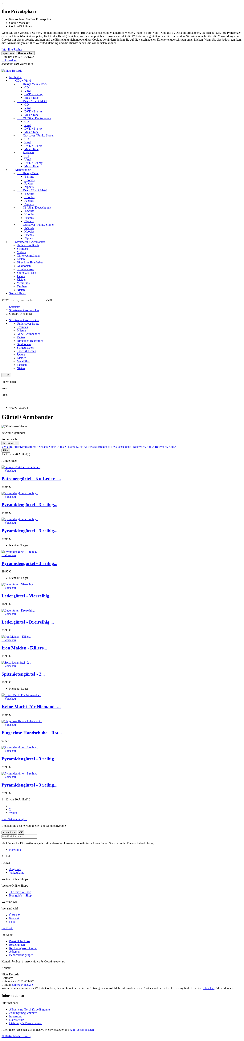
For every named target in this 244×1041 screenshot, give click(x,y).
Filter (6, 450)
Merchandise (20, 169)
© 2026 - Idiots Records (16, 1036)
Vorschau (9, 470)
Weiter (14, 812)
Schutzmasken (25, 269)
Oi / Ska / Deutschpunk (34, 118)
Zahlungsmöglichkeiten (23, 1013)
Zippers (29, 187)
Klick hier (208, 988)
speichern (8, 53)
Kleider (21, 279)
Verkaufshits (16, 872)
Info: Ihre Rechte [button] (12, 49)
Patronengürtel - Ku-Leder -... (31, 478)
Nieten (21, 289)
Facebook (15, 849)
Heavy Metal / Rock (32, 84)
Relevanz (42, 446)
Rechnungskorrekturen (23, 948)
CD (26, 87)
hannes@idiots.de (22, 984)
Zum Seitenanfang (14, 819)
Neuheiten (15, 77)
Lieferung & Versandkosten (25, 1023)
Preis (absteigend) (122, 446)
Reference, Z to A (166, 446)
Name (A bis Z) (58, 446)
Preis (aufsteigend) (99, 446)
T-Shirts (29, 176)
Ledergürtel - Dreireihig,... (28, 622)
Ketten (21, 259)
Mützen (21, 252)
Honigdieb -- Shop (20, 895)
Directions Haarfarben (30, 262)
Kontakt (14, 918)
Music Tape (31, 97)
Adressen (14, 951)
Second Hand (17, 293)
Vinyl (27, 90)
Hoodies (29, 180)
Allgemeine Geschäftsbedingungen (30, 1009)
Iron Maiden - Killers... (24, 647)
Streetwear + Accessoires (27, 241)
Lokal (12, 921)
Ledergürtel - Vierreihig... (27, 595)
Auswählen (10, 443)
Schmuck (22, 248)
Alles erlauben (25, 53)
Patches (29, 183)
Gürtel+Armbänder (28, 255)
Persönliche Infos (19, 941)
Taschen (22, 286)
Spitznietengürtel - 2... (23, 674)
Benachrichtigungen (21, 955)
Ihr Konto (7, 928)
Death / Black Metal (32, 101)
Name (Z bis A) (78, 446)
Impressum (15, 1016)
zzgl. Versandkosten (82, 1029)
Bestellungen (17, 944)
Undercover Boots (28, 245)
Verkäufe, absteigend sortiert (19, 446)
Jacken (21, 276)
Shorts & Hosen (26, 272)
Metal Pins (23, 283)
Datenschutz (16, 1019)
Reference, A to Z (144, 446)
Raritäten (25, 152)
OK (6, 375)
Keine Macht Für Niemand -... (31, 706)
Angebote (15, 869)
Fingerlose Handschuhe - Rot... (32, 732)
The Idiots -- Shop (20, 892)
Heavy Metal (28, 173)
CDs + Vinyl (20, 80)
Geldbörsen (24, 265)
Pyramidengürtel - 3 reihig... (29, 504)
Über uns (14, 915)
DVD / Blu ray (33, 94)
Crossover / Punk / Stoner (35, 135)
